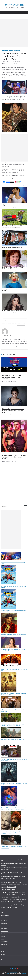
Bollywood (11, 886)
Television (11, 50)
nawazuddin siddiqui (4, 899)
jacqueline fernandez (17, 892)
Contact (3, 954)
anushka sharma (17, 884)
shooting (20, 901)
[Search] (25, 505)
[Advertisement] (14, 33)
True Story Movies (4, 941)
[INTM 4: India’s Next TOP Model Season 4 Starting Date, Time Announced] (14, 358)
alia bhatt (19, 882)
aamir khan (3, 882)
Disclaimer (3, 959)
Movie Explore (4, 923)
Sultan (13, 903)
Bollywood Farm (6, 61)
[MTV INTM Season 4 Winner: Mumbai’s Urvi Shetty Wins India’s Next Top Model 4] (14, 420)
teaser (19, 905)
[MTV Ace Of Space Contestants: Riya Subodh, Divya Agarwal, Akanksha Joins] (14, 387)
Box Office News (4, 918)
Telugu (23, 905)
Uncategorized (17, 50)
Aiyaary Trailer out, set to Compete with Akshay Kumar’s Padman (13, 324)
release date (24, 899)
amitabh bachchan (10, 884)
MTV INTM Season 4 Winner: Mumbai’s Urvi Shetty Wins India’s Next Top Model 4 (14, 457)
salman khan (4, 901)
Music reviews (5, 897)
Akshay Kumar (13, 882)
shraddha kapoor (4, 903)
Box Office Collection (8, 890)
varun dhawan (14, 907)
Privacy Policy (4, 957)
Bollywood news (4, 912)
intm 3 (15, 63)
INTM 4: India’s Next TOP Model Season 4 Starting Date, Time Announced (11, 377)
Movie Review (11, 895)
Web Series (3, 946)
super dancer (18, 903)
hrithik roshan (10, 892)
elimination (18, 889)
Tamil (15, 905)
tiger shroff (3, 907)
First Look (4, 892)
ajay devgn (7, 882)
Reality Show (5, 50)
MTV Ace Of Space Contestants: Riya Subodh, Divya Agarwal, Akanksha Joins (13, 410)
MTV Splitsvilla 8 (18, 894)
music (23, 895)
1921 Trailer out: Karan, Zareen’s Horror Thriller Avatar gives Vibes (15, 319)
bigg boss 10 (4, 887)
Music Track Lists (15, 897)
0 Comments (20, 61)
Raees (14, 899)
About (2, 951)
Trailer (7, 907)
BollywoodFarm (14, 4)
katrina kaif (23, 892)
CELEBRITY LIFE (4, 920)
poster (11, 899)
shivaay (16, 901)
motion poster (3, 894)
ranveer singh (18, 899)
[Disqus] (14, 482)
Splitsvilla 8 (10, 903)
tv (11, 907)
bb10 (21, 884)
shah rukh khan (10, 901)
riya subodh (19, 63)
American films (4, 884)
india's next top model (7, 63)
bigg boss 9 (25, 884)
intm (13, 63)
